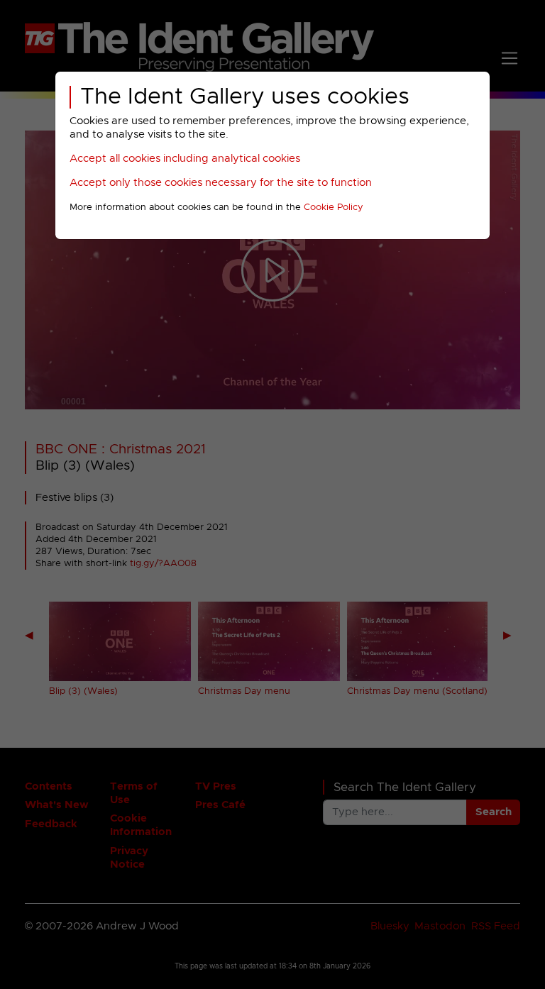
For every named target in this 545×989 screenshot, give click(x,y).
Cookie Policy (333, 207)
